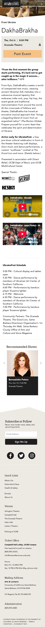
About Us (8, 497)
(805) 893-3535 (11, 552)
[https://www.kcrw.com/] (24, 178)
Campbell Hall (10, 515)
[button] (42, 4)
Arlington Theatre (12, 511)
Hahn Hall (9, 522)
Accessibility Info (20, 624)
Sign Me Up (21, 441)
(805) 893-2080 (11, 608)
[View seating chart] (40, 45)
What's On (9, 480)
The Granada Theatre (13, 518)
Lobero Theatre (11, 526)
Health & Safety (11, 488)
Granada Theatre (13, 45)
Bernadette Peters (18, 379)
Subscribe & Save (12, 484)
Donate (8, 493)
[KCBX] (8, 178)
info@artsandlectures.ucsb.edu (17, 555)
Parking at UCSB (11, 531)
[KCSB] (8, 187)
